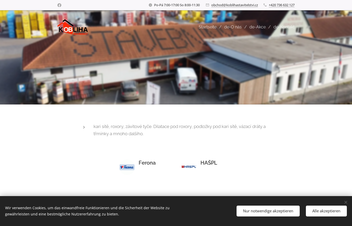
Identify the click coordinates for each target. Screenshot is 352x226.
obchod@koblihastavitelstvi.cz (234, 5)
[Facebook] (59, 5)
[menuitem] (209, 27)
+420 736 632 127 (282, 5)
